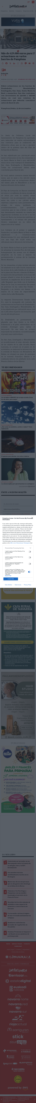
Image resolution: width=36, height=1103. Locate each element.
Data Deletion (8, 584)
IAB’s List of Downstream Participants (20, 543)
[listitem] (18, 548)
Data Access (18, 584)
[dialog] (18, 551)
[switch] (29, 552)
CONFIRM (11, 579)
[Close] (32, 518)
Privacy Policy (27, 584)
